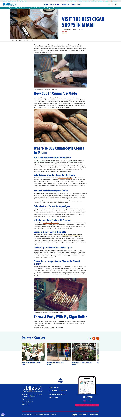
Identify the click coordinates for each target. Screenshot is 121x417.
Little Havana (73, 160)
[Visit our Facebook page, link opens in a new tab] (86, 401)
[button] (109, 4)
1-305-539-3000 (28, 399)
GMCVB (106, 1)
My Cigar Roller (60, 321)
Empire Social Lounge (40, 266)
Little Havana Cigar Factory (51, 223)
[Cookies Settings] (3, 414)
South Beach (66, 235)
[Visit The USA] (74, 414)
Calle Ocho (50, 160)
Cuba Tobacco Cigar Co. (65, 178)
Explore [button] (45, 4)
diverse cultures (58, 328)
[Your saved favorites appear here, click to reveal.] (112, 4)
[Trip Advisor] (94, 414)
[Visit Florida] (83, 414)
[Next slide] (97, 338)
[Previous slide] (93, 338)
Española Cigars (75, 235)
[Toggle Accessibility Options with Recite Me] (116, 4)
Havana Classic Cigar (42, 193)
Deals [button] (79, 4)
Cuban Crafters (61, 209)
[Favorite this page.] (63, 32)
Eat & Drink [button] (65, 4)
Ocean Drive (40, 250)
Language (114, 1)
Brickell (58, 266)
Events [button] (73, 4)
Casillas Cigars (57, 250)
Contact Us (27, 405)
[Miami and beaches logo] (33, 389)
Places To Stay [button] (54, 4)
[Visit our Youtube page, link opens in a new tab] (90, 401)
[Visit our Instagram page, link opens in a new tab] (83, 401)
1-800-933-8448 (28, 402)
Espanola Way (43, 236)
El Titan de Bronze (39, 160)
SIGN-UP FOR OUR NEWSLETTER (87, 405)
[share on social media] (66, 32)
